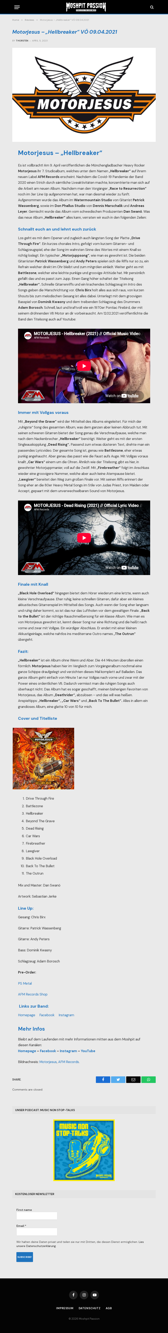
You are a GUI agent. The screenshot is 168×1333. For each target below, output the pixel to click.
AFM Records (68, 1062)
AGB (109, 1308)
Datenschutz (90, 1308)
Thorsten (22, 40)
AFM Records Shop (33, 994)
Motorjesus (48, 1062)
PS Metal (25, 983)
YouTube (88, 1051)
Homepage (26, 1015)
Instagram (67, 1015)
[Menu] (17, 7)
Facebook (46, 1015)
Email (21, 1226)
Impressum (65, 1308)
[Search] (151, 7)
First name (24, 1210)
